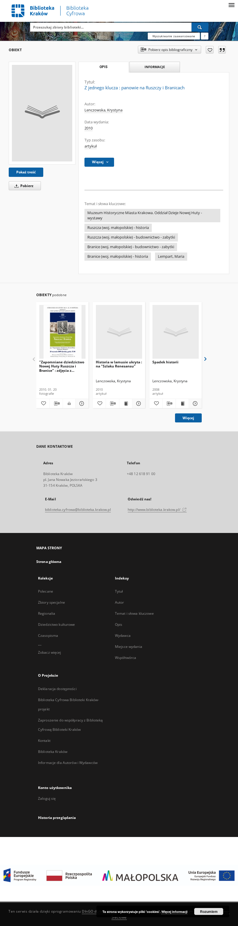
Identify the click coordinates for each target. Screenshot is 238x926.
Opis (118, 624)
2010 (88, 128)
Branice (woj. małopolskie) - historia (117, 256)
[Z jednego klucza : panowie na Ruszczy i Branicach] (42, 113)
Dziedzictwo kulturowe (56, 624)
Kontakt (44, 740)
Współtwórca (125, 657)
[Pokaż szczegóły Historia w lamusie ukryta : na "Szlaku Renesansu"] (137, 403)
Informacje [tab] (155, 67)
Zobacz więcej (49, 652)
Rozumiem (209, 911)
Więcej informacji (174, 911)
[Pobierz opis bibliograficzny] (56, 403)
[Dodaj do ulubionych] (210, 50)
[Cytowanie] (222, 50)
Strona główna (49, 561)
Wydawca (123, 635)
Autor (119, 602)
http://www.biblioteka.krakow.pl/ (154, 509)
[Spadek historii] (176, 332)
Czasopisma (48, 635)
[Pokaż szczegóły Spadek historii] (194, 403)
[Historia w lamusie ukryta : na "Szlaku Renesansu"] (119, 332)
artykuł (90, 146)
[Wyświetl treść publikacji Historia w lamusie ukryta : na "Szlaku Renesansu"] (125, 403)
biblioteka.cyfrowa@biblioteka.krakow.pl (78, 509)
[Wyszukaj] (200, 27)
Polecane (45, 591)
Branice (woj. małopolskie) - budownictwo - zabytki (130, 246)
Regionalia (46, 613)
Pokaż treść (26, 172)
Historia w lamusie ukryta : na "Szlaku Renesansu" (119, 364)
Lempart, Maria (171, 256)
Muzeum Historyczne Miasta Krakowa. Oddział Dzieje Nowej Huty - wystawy (144, 215)
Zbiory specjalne (51, 602)
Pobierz (26, 185)
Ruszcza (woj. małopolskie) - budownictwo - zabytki (131, 237)
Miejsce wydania (128, 646)
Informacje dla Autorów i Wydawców (68, 762)
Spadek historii (165, 362)
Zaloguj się (47, 798)
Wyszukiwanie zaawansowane (173, 36)
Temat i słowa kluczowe (134, 613)
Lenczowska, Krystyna (103, 110)
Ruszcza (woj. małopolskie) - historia (118, 227)
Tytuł (119, 591)
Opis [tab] (103, 67)
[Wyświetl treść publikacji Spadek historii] (182, 403)
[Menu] (231, 4)
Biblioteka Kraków (52, 751)
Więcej (188, 417)
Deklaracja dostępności (57, 688)
